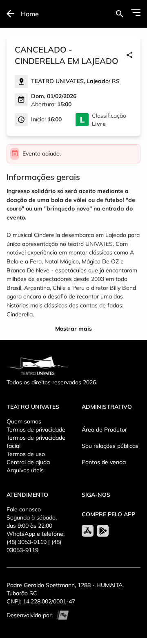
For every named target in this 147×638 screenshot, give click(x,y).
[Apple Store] (88, 531)
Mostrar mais (73, 328)
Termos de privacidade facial (36, 441)
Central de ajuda (28, 462)
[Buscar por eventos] (119, 14)
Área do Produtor (104, 429)
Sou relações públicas (110, 445)
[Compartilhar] (129, 55)
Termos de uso (26, 454)
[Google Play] (103, 531)
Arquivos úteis (25, 470)
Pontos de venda (104, 462)
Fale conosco (24, 509)
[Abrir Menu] (135, 12)
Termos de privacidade (36, 429)
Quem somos (24, 421)
